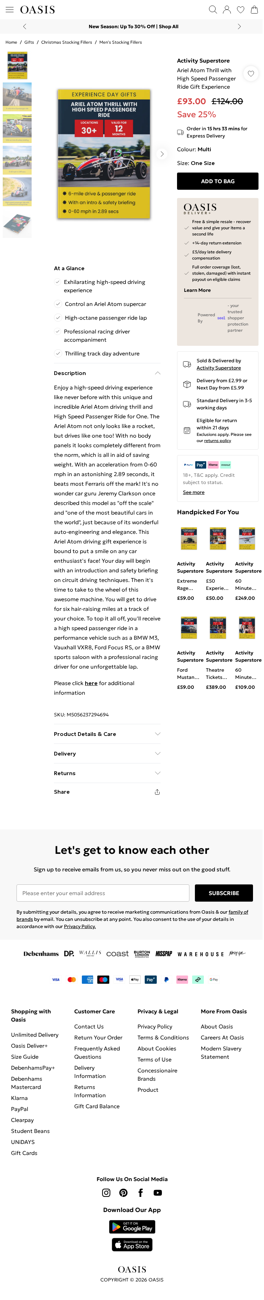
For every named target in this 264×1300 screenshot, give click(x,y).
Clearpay (22, 1119)
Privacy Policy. (80, 926)
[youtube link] (158, 1193)
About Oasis (217, 1026)
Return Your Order (98, 1037)
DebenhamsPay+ (33, 1067)
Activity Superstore (203, 60)
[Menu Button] (10, 9)
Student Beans (30, 1130)
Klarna (19, 1097)
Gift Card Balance (97, 1106)
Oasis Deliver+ (29, 1045)
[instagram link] (106, 1193)
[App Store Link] (132, 1236)
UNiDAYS (23, 1141)
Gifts (29, 42)
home (11, 42)
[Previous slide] (24, 26)
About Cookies (157, 1048)
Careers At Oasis (222, 1037)
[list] (103, 154)
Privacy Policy (155, 1026)
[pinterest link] (123, 1193)
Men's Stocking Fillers (120, 42)
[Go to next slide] (161, 153)
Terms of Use (155, 1059)
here (91, 683)
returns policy (217, 440)
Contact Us (89, 1026)
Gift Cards (24, 1152)
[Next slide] (239, 26)
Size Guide (24, 1056)
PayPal (19, 1108)
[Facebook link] (140, 1193)
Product (148, 1089)
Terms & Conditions (163, 1037)
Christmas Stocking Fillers (66, 42)
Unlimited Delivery (34, 1034)
